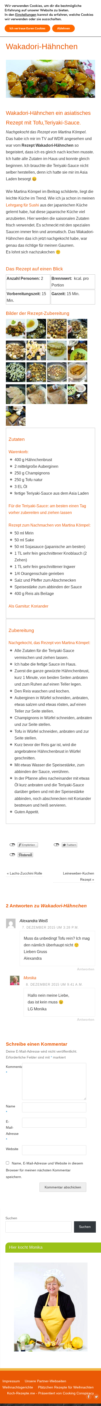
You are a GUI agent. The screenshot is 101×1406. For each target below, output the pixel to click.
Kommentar (10, 1070)
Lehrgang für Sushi (22, 205)
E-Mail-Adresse (10, 1130)
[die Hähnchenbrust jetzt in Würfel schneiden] (57, 359)
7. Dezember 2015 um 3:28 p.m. (50, 927)
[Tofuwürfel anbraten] (57, 381)
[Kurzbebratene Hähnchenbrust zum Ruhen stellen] (77, 381)
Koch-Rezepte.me (21, 1393)
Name (10, 1109)
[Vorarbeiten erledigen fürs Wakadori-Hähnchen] (77, 403)
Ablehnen (63, 28)
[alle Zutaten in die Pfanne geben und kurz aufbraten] (36, 337)
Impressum (11, 1381)
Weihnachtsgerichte (17, 1387)
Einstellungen (25, 15)
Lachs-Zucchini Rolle (24, 873)
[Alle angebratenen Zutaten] (77, 359)
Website (10, 1149)
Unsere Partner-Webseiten (45, 1381)
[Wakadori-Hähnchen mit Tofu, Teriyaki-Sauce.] (15, 337)
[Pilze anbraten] (36, 381)
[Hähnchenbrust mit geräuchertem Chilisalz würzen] (57, 403)
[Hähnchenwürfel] (36, 359)
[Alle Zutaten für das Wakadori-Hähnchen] (15, 424)
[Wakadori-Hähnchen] (50, 96)
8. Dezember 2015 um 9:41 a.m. (54, 984)
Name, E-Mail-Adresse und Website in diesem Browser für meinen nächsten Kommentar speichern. (44, 1170)
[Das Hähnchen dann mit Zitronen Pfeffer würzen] (36, 403)
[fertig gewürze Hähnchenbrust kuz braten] (15, 403)
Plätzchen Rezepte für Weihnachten (66, 1387)
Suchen (11, 1218)
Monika (30, 978)
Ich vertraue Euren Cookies (27, 28)
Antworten (85, 969)
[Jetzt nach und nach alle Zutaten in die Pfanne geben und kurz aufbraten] (15, 359)
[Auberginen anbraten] (15, 381)
